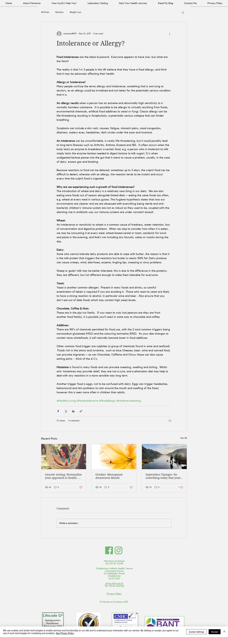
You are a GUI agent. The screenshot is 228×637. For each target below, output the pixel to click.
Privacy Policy (114, 594)
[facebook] (109, 550)
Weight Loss (75, 12)
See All (183, 438)
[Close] (224, 632)
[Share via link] (80, 411)
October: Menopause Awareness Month (109, 476)
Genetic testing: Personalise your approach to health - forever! (63, 476)
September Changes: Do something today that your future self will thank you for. (163, 476)
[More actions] (169, 34)
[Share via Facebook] (58, 411)
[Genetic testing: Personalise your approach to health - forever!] (63, 456)
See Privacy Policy (65, 633)
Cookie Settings (196, 631)
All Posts (45, 12)
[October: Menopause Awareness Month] (114, 456)
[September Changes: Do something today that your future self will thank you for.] (164, 456)
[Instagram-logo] (118, 550)
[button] (182, 12)
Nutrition (59, 12)
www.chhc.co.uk (114, 583)
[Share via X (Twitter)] (65, 411)
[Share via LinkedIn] (73, 411)
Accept (214, 631)
